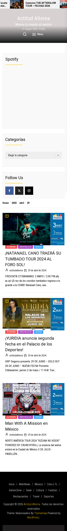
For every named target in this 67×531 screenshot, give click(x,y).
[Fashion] (43, 526)
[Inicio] (7, 526)
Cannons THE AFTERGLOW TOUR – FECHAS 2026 (40, 5)
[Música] (18, 526)
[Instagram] (29, 191)
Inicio (12, 484)
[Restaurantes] (49, 526)
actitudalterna (16, 270)
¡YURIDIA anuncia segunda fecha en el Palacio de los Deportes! (29, 344)
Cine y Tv (52, 484)
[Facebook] (9, 191)
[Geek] (33, 526)
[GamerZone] (28, 526)
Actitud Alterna (33, 18)
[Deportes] (59, 526)
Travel (36, 496)
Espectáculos (25, 247)
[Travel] (54, 526)
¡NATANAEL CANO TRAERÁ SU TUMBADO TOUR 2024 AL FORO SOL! (33, 259)
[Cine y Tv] (23, 526)
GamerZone (15, 490)
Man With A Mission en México (26, 426)
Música (39, 247)
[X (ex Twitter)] (19, 191)
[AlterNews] (12, 526)
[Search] (24, 34)
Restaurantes (20, 496)
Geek (29, 490)
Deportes (49, 496)
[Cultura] (38, 526)
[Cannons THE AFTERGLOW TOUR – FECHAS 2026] (17, 4)
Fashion (52, 490)
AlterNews (11, 247)
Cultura (40, 490)
